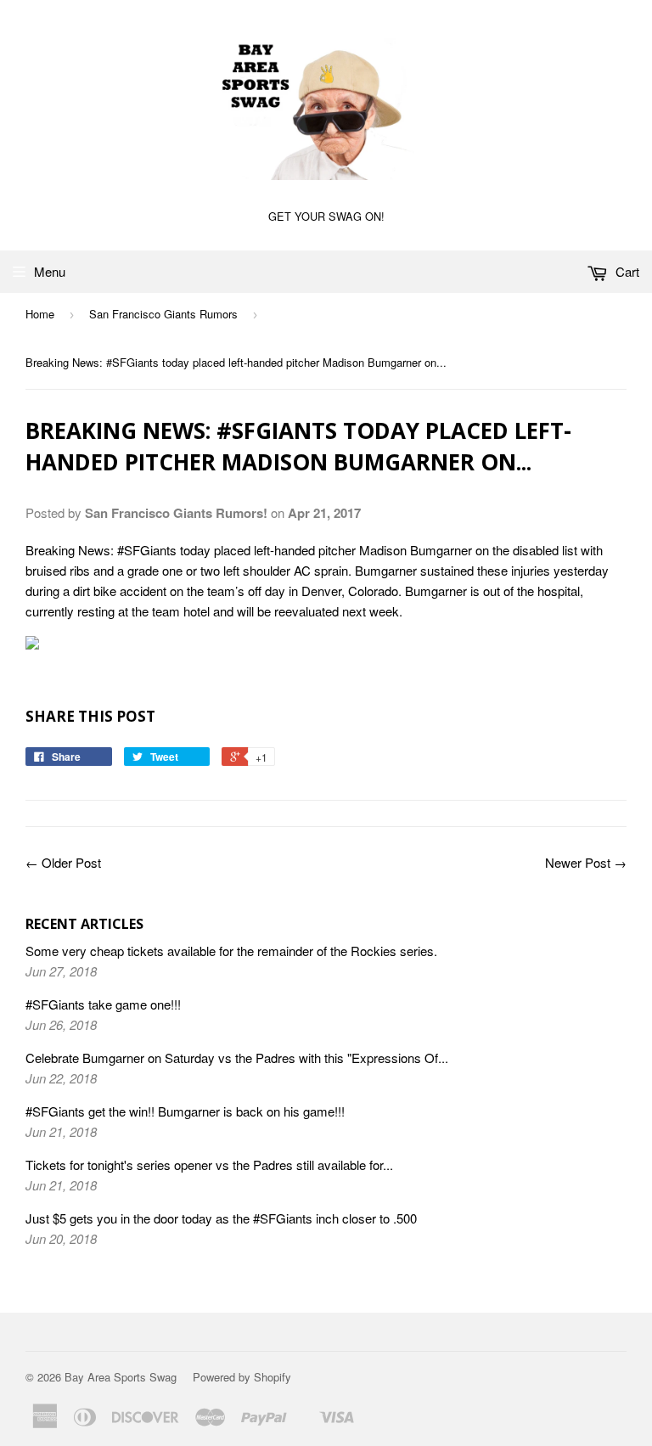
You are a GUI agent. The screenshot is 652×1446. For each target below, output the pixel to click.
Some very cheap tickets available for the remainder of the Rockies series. (231, 950)
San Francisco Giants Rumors (163, 314)
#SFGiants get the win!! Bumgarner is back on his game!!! (185, 1111)
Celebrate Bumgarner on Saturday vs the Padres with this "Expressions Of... (236, 1057)
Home (39, 314)
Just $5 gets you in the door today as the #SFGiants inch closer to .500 (221, 1218)
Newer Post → (586, 862)
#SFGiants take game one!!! (103, 1004)
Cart (625, 271)
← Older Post (63, 862)
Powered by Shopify (242, 1377)
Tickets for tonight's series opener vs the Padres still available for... (209, 1164)
